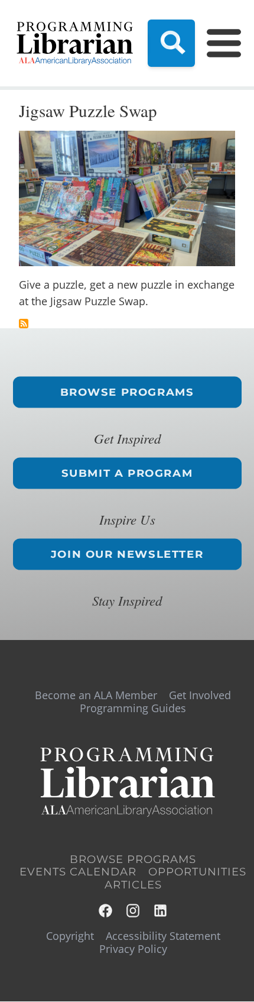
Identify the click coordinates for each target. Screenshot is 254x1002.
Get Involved (200, 695)
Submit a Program (127, 473)
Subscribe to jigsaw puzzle (23, 323)
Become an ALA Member (96, 695)
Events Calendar (77, 872)
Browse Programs (127, 392)
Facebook (106, 911)
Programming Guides (133, 708)
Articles (133, 885)
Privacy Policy (133, 948)
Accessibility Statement (163, 935)
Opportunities (197, 872)
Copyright (70, 935)
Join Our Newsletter (127, 554)
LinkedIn (161, 911)
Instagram (133, 911)
